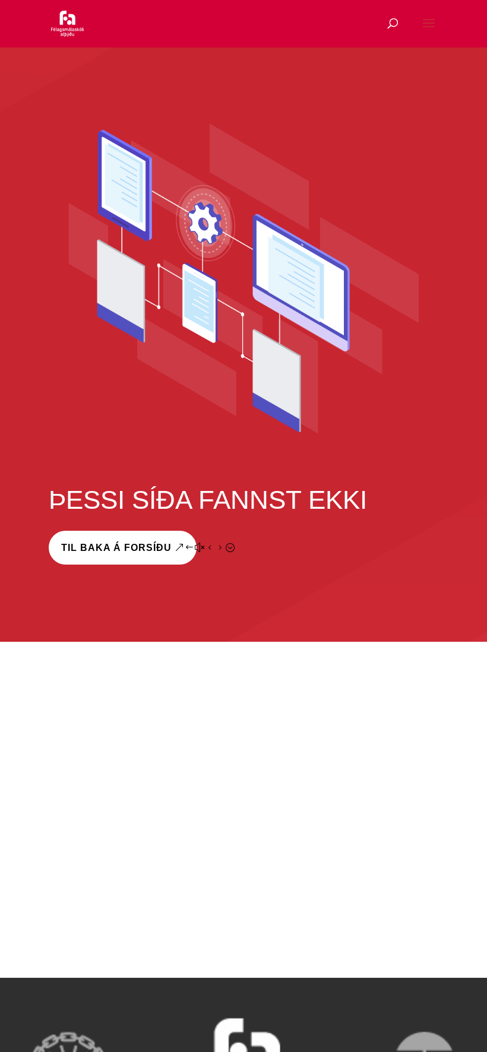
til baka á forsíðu (116, 548)
